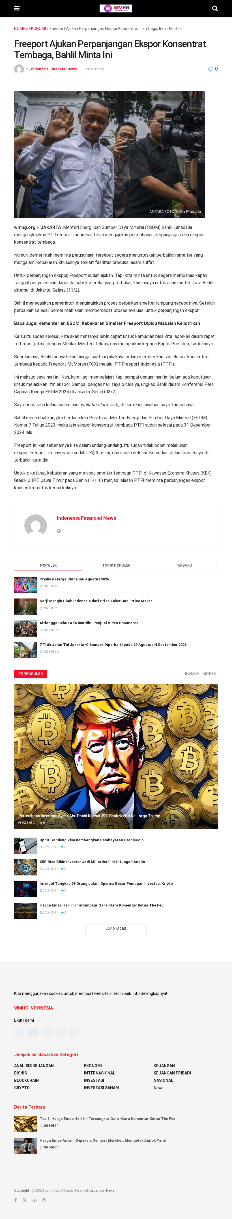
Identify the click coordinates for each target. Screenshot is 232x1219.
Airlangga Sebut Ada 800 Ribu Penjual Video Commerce (89, 623)
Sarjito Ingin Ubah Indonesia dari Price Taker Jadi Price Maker (96, 601)
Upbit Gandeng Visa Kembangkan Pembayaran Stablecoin (92, 840)
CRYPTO (209, 674)
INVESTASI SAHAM (101, 1087)
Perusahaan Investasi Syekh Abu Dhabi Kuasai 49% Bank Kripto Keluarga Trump (89, 816)
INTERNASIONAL (99, 1073)
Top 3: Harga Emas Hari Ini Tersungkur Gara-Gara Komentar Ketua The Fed (107, 1119)
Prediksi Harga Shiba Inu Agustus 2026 (74, 579)
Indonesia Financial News (54, 69)
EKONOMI (37, 28)
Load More (116, 928)
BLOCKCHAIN (26, 1080)
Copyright (21, 1190)
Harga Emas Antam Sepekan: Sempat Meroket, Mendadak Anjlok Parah (103, 1140)
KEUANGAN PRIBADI (172, 1073)
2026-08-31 (29, 822)
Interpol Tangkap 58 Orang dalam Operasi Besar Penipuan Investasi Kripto (106, 883)
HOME (19, 28)
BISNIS (20, 1073)
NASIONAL (163, 1080)
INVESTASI (94, 1080)
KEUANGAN (164, 1065)
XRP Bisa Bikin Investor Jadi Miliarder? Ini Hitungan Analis (92, 862)
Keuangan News (102, 1190)
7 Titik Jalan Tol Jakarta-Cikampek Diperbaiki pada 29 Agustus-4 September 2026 (113, 645)
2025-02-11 (95, 69)
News (159, 1087)
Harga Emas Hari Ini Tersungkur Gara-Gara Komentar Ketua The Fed (102, 905)
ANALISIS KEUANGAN (34, 1065)
